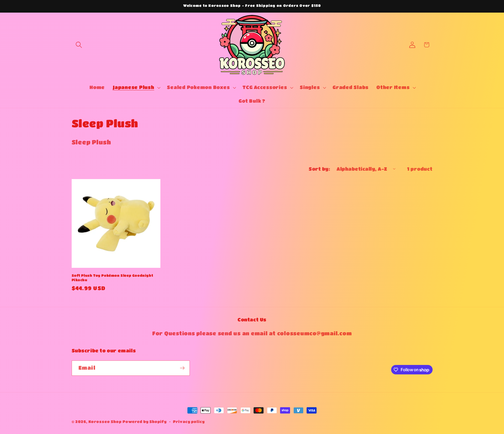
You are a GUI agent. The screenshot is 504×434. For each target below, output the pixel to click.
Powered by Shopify (145, 421)
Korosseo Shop (105, 421)
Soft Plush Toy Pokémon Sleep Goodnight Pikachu (112, 277)
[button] (79, 45)
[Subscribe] (182, 368)
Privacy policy (188, 421)
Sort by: (319, 168)
